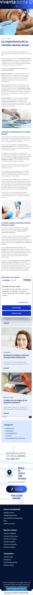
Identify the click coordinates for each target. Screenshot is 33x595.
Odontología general (11, 433)
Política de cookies (16, 584)
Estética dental (10, 428)
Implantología (9, 431)
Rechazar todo (23, 302)
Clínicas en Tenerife (10, 544)
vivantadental (12, 582)
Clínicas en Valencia (10, 539)
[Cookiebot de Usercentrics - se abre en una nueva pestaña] (23, 280)
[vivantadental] (16, 2)
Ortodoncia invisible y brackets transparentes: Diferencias (16, 356)
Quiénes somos (9, 512)
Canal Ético (13, 586)
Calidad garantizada (10, 515)
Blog (5, 521)
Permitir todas (16, 307)
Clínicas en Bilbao (9, 547)
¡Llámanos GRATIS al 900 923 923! (17, 593)
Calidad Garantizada (23, 586)
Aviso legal (20, 582)
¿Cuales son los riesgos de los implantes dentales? (15, 401)
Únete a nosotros (9, 524)
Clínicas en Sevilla (9, 542)
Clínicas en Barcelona (11, 536)
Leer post (6, 323)
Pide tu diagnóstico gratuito (17, 589)
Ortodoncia (9, 436)
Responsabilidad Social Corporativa (15, 438)
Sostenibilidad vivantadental (13, 518)
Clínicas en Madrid (10, 533)
